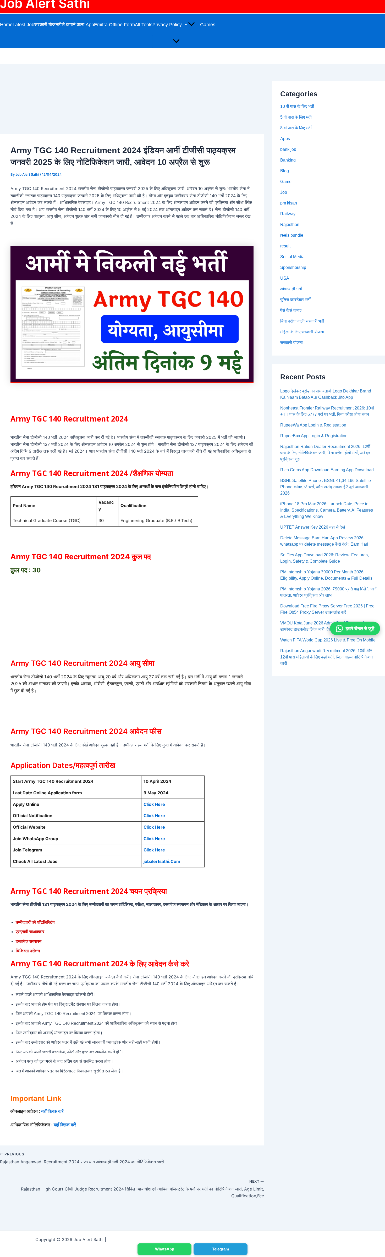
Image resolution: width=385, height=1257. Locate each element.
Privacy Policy (167, 24)
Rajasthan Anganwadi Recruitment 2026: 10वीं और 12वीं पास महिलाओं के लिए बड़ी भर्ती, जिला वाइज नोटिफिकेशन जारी (326, 657)
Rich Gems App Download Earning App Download (327, 470)
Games (207, 24)
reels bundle (291, 235)
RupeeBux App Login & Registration (314, 436)
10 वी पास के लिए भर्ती (297, 106)
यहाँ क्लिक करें (52, 1111)
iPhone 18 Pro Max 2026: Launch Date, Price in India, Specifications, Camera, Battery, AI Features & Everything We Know (326, 510)
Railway (287, 214)
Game (286, 181)
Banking (288, 160)
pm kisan (288, 203)
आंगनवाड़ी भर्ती (291, 289)
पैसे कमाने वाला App (76, 24)
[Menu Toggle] (176, 41)
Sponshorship (293, 267)
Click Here (154, 804)
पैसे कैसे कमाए (290, 310)
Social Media (292, 256)
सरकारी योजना (46, 24)
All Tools (143, 24)
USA (284, 278)
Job (283, 192)
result (285, 246)
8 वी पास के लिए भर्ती (296, 128)
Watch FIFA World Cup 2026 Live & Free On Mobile (328, 640)
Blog (284, 171)
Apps (285, 138)
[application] (191, 24)
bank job (288, 149)
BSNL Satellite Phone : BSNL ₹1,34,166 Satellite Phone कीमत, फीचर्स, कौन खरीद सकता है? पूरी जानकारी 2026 (325, 486)
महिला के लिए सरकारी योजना (302, 332)
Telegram (220, 1249)
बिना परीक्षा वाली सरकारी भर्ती (302, 321)
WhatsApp (164, 1249)
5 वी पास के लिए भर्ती (296, 117)
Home (6, 24)
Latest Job (23, 24)
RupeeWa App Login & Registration (313, 425)
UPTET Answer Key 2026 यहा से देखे (312, 527)
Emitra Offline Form (114, 24)
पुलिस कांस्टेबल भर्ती (295, 299)
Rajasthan (289, 224)
